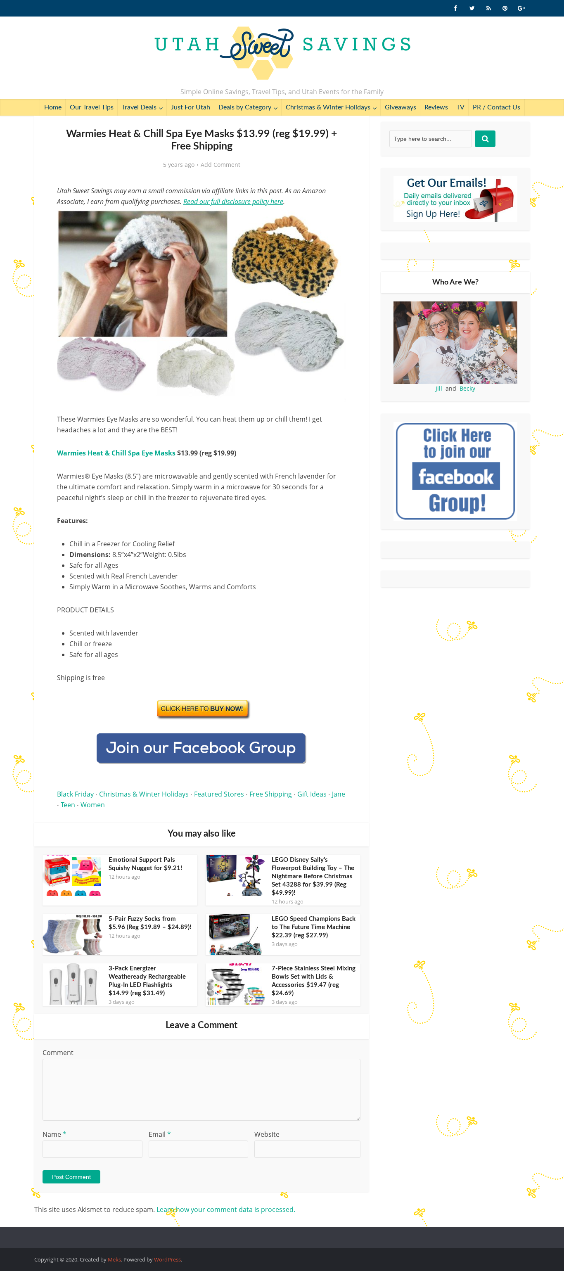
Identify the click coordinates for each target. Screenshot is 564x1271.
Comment (58, 1052)
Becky (467, 388)
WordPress (167, 1259)
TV (460, 107)
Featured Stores (219, 794)
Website (267, 1134)
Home (53, 107)
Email (160, 1134)
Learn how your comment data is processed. (225, 1209)
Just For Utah (190, 107)
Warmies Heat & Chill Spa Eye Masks (116, 453)
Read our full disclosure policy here (233, 201)
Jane (338, 794)
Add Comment (220, 164)
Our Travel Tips (92, 107)
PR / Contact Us (496, 107)
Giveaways (400, 107)
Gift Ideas (312, 794)
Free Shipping (270, 794)
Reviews (436, 107)
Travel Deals (139, 107)
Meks (114, 1259)
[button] (334, 222)
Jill (439, 388)
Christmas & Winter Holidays (328, 107)
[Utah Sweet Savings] (282, 54)
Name (54, 1134)
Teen (68, 804)
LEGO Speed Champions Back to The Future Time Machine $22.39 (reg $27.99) (313, 927)
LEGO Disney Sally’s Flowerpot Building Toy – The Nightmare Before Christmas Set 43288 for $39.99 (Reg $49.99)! (313, 876)
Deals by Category (244, 107)
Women (93, 804)
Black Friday (75, 794)
